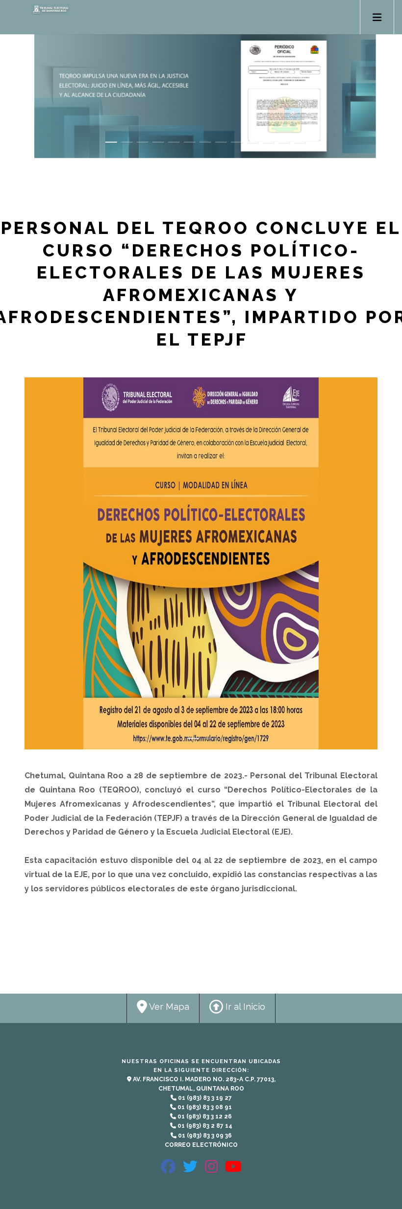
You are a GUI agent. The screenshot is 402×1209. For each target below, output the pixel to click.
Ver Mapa (168, 1006)
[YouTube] (233, 1170)
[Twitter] (190, 1170)
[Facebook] (168, 1170)
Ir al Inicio (244, 1006)
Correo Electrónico (201, 1144)
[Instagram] (211, 1170)
